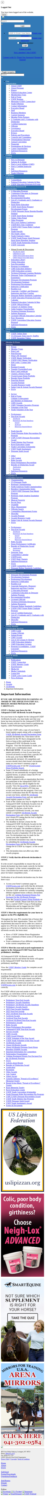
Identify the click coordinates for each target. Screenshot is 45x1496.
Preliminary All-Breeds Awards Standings (22, 1005)
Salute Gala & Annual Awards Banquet (26, 387)
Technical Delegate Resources (23, 311)
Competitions (16, 180)
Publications (16, 660)
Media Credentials (18, 671)
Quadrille (14, 505)
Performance (16, 414)
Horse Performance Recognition (23, 462)
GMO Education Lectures (21, 271)
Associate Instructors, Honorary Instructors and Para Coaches (23, 587)
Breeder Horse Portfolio (20, 378)
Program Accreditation (20, 266)
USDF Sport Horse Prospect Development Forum (22, 208)
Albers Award (11, 1076)
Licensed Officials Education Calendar (26, 316)
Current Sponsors (18, 115)
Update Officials (17, 633)
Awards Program (17, 383)
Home (8, 682)
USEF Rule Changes (19, 559)
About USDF (16, 86)
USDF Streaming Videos (21, 338)
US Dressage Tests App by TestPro (25, 336)
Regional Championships (21, 484)
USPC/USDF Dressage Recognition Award (23, 1096)
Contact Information (19, 106)
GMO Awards (16, 403)
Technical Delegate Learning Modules (26, 273)
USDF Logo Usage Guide (21, 676)
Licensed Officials (18, 599)
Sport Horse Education (20, 204)
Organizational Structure (20, 140)
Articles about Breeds (14, 1063)
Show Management (18, 507)
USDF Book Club (19, 254)
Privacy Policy (5, 1459)
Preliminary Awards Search (17, 1007)
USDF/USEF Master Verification (24, 360)
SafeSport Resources (19, 151)
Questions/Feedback (9, 1476)
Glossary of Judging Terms (21, 307)
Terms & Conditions (24, 1459)
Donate (4, 1483)
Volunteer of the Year (19, 407)
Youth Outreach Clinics (20, 236)
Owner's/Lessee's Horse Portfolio (27, 899)
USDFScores (16, 557)
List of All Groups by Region (22, 640)
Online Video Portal (19, 218)
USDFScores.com (13, 766)
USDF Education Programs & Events (26, 184)
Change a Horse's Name (20, 374)
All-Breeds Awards (13, 1043)
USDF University (18, 245)
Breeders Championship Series (23, 489)
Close (4, 15)
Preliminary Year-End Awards (18, 1000)
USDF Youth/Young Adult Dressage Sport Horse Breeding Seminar (25, 239)
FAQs (13, 153)
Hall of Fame (16, 97)
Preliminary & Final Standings (23, 421)
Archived (18, 425)
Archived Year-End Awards (17, 1018)
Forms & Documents (14, 1105)
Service (14, 394)
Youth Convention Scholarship (23, 447)
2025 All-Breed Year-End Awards (19, 1014)
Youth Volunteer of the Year (22, 410)
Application (17, 467)
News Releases (17, 678)
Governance (16, 128)
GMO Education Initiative (21, 269)
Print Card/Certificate (19, 371)
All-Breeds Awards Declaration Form (22, 796)
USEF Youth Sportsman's (21, 449)
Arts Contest (16, 458)
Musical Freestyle (18, 500)
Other (13, 456)
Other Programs (17, 220)
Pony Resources (17, 318)
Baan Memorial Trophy (15, 1088)
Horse (13, 365)
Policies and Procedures (20, 135)
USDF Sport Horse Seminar (22, 216)
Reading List (16, 289)
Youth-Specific (17, 231)
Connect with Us (9, 57)
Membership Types (18, 95)
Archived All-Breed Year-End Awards (21, 1020)
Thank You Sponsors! (25, 57)
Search (17, 423)
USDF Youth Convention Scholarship (21, 1092)
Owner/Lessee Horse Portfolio (23, 376)
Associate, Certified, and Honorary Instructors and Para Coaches (24, 292)
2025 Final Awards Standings (17, 1009)
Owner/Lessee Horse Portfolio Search (23, 767)
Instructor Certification (20, 287)
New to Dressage (18, 160)
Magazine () (23, 101)
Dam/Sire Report (17, 380)
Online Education (18, 262)
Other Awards (11, 1072)
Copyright (14, 1459)
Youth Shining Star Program (22, 442)
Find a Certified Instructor (21, 166)
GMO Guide (16, 631)
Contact (4, 1485)
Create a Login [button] (25, 49)
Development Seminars (20, 282)
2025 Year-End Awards (15, 1011)
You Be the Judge (19, 252)
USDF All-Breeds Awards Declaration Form (23, 734)
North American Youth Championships (26, 487)
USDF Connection (18, 662)
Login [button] (25, 45)
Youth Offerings (17, 104)
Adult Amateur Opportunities (22, 309)
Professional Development (21, 284)
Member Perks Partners (20, 117)
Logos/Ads (15, 673)
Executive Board (17, 108)
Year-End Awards (18, 416)
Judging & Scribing (18, 162)
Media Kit (15, 669)
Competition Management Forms (24, 511)
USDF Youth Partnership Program (24, 243)
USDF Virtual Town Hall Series (23, 258)
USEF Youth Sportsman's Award (19, 1103)
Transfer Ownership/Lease (21, 369)
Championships (17, 480)
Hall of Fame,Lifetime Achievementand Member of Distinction (21, 398)
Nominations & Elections (21, 146)
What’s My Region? (19, 356)
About (3, 1465)
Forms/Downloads (8, 1474)
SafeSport (5, 1472)
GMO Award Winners (15, 1036)
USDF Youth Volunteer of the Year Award (22, 1040)
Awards (9, 684)
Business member (26, 43)
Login (22, 26)
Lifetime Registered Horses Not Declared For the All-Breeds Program (23, 896)
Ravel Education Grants (20, 444)
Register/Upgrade (18, 367)
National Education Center (21, 92)
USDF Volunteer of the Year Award (20, 1038)
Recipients (16, 469)
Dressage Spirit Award (20, 451)
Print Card (15, 351)
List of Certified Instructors (21, 613)
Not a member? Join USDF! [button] (25, 53)
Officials (14, 126)
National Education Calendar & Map (25, 182)
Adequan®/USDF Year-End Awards (20, 1029)
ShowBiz (14, 514)
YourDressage (16, 667)
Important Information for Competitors (21, 1052)
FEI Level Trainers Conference (23, 222)
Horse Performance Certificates (23, 544)
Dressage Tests (17, 552)
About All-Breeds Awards (16, 1045)
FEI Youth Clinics (18, 234)
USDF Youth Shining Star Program (20, 1099)
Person (13, 347)
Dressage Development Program (24, 280)
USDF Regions (17, 99)
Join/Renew (5, 1481)
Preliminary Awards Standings (18, 1002)
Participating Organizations (16, 1054)
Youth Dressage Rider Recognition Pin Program (25, 1094)
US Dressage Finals (19, 482)
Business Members (18, 113)
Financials (15, 144)
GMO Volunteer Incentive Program (25, 405)
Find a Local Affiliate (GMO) (22, 164)
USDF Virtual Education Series (23, 256)
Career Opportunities (19, 148)
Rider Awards (16, 460)
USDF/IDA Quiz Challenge (22, 225)
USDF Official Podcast (20, 304)
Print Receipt (16, 353)
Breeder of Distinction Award (22, 465)
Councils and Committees (21, 137)
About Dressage (17, 88)
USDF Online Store (19, 334)
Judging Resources (18, 313)
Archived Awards (13, 1016)
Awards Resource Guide (20, 385)
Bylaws (14, 133)
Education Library (18, 260)
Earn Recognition (18, 264)
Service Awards (12, 1032)
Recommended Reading (20, 198)
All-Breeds (16, 419)
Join (12, 169)
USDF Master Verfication (21, 358)
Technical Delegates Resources (23, 602)
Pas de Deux (16, 502)
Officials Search (17, 509)
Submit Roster (16, 635)
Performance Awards (14, 1023)
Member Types (17, 349)
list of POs (24, 786)
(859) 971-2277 (10, 1453)
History (14, 90)
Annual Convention (19, 142)
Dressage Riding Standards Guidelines (26, 295)
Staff (13, 110)
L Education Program (19, 191)
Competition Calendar (19, 555)
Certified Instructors (19, 124)
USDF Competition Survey (22, 566)
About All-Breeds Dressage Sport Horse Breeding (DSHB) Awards (22, 1048)
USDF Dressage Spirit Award (18, 1101)
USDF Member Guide (20, 664)
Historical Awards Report (23, 427)
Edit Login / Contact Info (21, 362)
